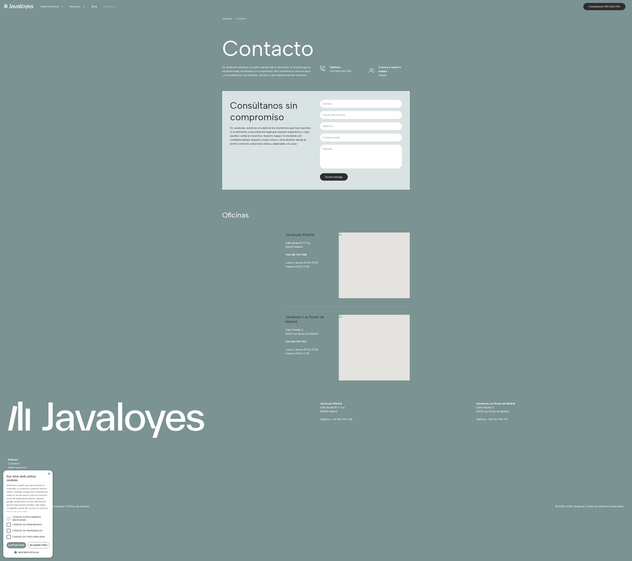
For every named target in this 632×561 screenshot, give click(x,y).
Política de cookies (77, 506)
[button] (61, 6)
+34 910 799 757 (497, 419)
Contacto (14, 463)
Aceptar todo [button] (16, 545)
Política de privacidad (17, 511)
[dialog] (28, 514)
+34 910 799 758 (341, 419)
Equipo (382, 75)
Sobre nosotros (17, 467)
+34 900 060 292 (340, 71)
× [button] (49, 474)
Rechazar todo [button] (38, 545)
